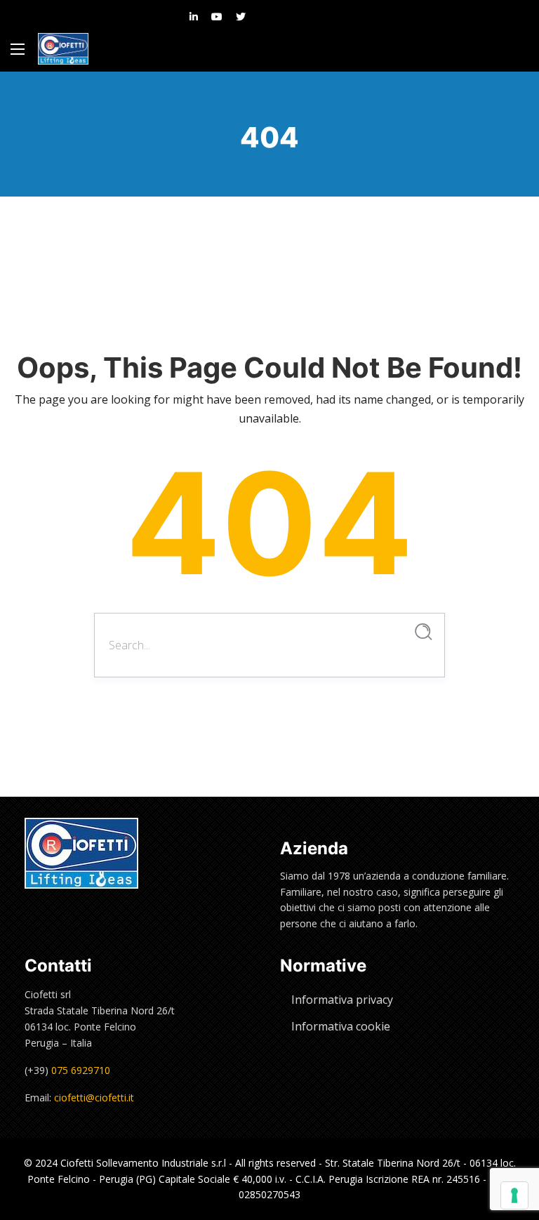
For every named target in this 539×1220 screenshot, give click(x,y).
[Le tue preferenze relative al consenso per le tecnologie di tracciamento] (514, 1195)
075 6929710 (80, 1070)
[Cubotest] (63, 49)
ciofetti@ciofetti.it (94, 1097)
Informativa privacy (342, 999)
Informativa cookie (340, 1026)
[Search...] (423, 632)
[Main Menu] (18, 49)
